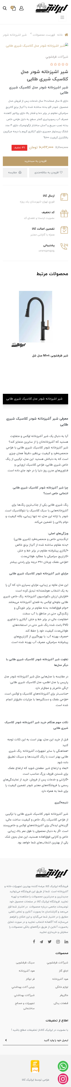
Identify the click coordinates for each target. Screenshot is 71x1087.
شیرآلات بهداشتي (24, 995)
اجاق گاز (63, 971)
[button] (21, 8)
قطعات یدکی (61, 1003)
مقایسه (13, 172)
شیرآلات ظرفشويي (57, 963)
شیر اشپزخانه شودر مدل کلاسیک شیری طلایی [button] (34, 399)
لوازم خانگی (61, 987)
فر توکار (30, 979)
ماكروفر (64, 995)
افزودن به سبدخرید (35, 161)
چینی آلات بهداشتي (23, 987)
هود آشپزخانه (27, 971)
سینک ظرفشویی (25, 963)
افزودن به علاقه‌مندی (46, 172)
